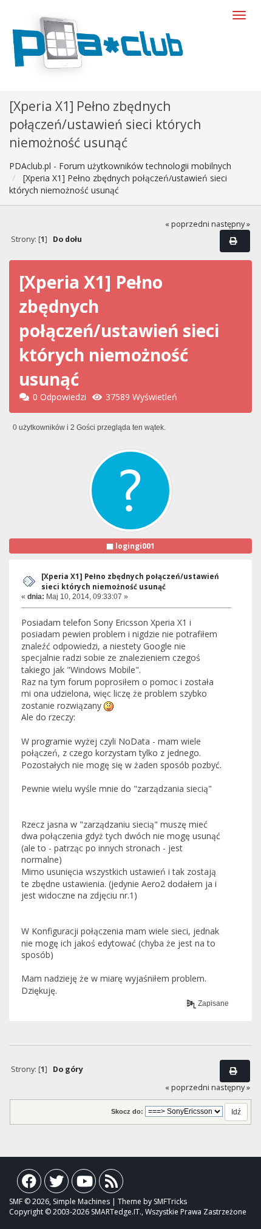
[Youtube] (84, 1184)
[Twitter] (56, 1184)
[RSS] (111, 1184)
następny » (230, 224)
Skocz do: (127, 1111)
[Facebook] (29, 1184)
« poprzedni (187, 224)
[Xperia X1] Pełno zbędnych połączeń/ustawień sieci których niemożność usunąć (130, 581)
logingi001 (135, 546)
